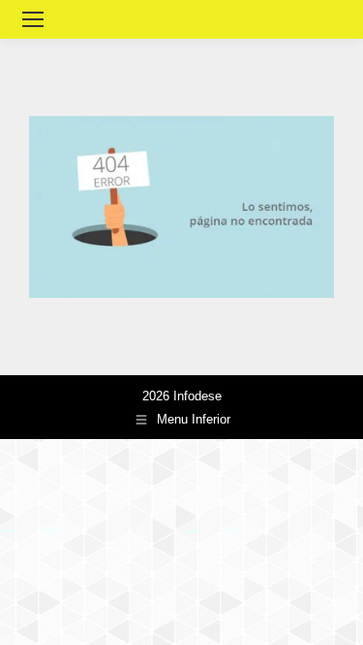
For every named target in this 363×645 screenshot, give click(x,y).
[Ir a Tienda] (334, 616)
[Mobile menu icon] (32, 19)
